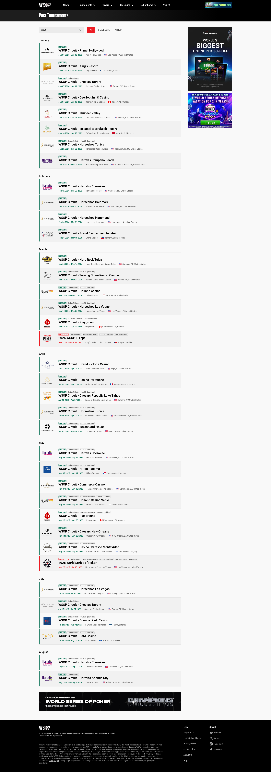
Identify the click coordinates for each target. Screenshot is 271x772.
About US (187, 755)
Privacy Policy (189, 744)
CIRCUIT (119, 30)
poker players (54, 761)
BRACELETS (104, 30)
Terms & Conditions (192, 738)
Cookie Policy (189, 749)
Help (185, 760)
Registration (188, 732)
